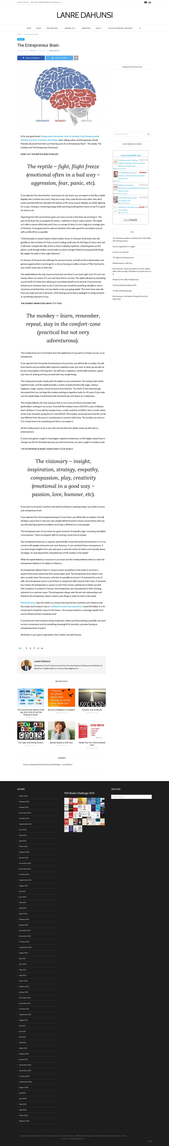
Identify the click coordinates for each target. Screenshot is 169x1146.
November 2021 (24, 1003)
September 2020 (25, 1082)
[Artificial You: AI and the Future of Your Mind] (115, 212)
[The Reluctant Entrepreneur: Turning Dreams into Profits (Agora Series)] (66, 811)
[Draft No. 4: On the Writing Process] (84, 825)
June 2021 (22, 1031)
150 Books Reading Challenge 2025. (125, 285)
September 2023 (25, 880)
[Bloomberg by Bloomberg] (75, 825)
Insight (21, 39)
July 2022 (22, 958)
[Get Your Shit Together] (93, 818)
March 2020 (23, 1115)
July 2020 (22, 1093)
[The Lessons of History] (71, 831)
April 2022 (22, 975)
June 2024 (22, 830)
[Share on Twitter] (8, 146)
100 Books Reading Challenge (120, 28)
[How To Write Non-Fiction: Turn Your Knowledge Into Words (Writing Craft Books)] (80, 818)
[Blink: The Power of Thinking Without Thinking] (66, 804)
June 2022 (22, 964)
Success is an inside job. (92, 710)
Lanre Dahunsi (54, 50)
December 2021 (24, 998)
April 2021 (22, 1043)
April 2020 (23, 1110)
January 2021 (23, 1059)
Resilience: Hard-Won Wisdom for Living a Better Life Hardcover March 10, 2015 (133, 188)
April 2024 (22, 841)
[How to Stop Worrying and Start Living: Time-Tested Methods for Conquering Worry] (102, 825)
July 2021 (22, 1026)
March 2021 (23, 1048)
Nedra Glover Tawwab (120, 168)
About (39, 28)
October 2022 (24, 942)
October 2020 (24, 1076)
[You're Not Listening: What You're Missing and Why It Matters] (66, 818)
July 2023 (22, 891)
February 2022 (24, 986)
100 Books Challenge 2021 (79, 793)
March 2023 (23, 914)
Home (29, 28)
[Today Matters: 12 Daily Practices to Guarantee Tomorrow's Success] (75, 811)
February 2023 (24, 919)
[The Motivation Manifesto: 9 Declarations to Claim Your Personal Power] (71, 808)
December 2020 (25, 1065)
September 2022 (25, 947)
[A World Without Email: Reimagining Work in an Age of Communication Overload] (80, 831)
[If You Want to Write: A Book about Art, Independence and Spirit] (89, 804)
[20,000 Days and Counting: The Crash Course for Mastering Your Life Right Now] (93, 825)
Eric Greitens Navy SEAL (121, 193)
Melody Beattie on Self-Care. (61, 743)
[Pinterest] (8, 152)
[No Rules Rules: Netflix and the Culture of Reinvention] (71, 818)
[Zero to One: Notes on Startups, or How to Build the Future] (93, 804)
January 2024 (23, 858)
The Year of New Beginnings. (122, 291)
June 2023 (22, 897)
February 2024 (24, 852)
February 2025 (24, 802)
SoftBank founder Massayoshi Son (66, 606)
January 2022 (23, 992)
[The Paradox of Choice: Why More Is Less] (84, 804)
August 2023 (23, 886)
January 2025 (23, 807)
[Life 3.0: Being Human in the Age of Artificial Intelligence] (102, 815)
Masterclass (52, 28)
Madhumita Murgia (124, 203)
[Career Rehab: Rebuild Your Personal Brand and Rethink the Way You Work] (80, 811)
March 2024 (23, 846)
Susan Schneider (124, 212)
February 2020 (24, 1121)
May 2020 (22, 1104)
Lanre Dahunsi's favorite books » (95, 836)
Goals (98, 28)
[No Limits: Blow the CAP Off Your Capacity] (98, 804)
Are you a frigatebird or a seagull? (46, 2)
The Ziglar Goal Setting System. (30, 743)
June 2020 (23, 1099)
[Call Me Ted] (102, 811)
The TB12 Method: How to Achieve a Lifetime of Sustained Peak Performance (131, 175)
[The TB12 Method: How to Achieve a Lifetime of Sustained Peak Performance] (115, 177)
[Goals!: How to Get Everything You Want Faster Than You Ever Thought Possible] (71, 804)
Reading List (70, 28)
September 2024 (25, 824)
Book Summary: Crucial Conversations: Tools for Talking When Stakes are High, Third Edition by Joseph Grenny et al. (132, 271)
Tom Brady (117, 181)
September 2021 (25, 1014)
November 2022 (25, 936)
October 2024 (24, 818)
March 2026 (23, 796)
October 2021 (24, 1009)
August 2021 (23, 1020)
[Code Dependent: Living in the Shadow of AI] (115, 203)
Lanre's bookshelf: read (130, 155)
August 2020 (23, 1087)
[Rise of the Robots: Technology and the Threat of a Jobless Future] (75, 832)
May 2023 (22, 902)
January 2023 (23, 925)
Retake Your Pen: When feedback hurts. (126, 280)
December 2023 (25, 863)
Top (150, 1141)
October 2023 (24, 874)
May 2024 (22, 835)
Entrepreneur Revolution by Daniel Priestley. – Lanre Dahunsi (51, 765)
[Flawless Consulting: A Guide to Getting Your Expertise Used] (84, 816)
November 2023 (25, 869)
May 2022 (22, 970)
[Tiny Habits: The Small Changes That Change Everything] (71, 825)
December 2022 (25, 930)
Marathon (86, 28)
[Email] (8, 157)
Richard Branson (28, 602)
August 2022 (23, 953)
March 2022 (23, 981)
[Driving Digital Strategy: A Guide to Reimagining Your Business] (66, 831)
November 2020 (25, 1071)
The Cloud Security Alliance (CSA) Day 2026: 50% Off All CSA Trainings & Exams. (30, 712)
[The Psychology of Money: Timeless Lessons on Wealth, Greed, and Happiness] (98, 818)
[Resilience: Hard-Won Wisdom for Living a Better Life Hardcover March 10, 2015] (115, 190)
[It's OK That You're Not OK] (89, 818)
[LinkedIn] (42, 648)
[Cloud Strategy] (98, 825)
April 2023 (22, 908)
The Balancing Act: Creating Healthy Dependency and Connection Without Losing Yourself (131, 163)
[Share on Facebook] (8, 140)
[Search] (139, 28)
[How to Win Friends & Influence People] (75, 804)
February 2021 (24, 1054)
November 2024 (25, 813)
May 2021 (22, 1037)
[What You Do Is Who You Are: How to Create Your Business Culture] (66, 825)
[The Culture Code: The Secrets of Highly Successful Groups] (80, 825)
